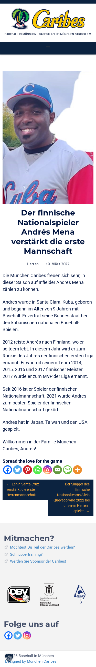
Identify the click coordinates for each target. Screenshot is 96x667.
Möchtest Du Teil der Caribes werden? (42, 547)
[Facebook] (7, 469)
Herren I (33, 264)
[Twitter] (17, 469)
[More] (77, 469)
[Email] (57, 469)
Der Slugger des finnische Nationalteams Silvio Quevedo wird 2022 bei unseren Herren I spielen (72, 497)
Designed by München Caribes (31, 661)
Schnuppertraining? (26, 554)
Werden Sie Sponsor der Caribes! (38, 561)
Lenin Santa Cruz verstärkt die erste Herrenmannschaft (22, 489)
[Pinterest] (27, 469)
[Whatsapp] (37, 469)
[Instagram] (47, 469)
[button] (9, 658)
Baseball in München (20, 34)
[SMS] (67, 469)
